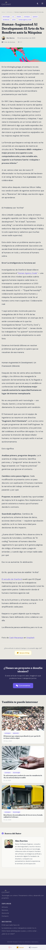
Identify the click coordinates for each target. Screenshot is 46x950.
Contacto (5, 916)
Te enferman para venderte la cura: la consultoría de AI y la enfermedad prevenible (23, 776)
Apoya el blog (24, 653)
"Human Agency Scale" (27, 273)
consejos (27, 16)
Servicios (5, 910)
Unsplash (30, 637)
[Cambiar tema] (38, 3)
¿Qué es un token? (8, 934)
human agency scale (25, 20)
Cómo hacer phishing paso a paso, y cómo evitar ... (20, 931)
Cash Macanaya (16, 637)
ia (13, 16)
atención (16, 733)
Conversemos (24, 685)
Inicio (3, 12)
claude (19, 16)
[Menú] (42, 3)
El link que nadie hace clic (11, 925)
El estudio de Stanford (12, 579)
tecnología (6, 16)
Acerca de (5, 913)
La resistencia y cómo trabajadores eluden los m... (19, 928)
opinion (35, 16)
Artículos (10, 12)
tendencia (6, 20)
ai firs (14, 20)
